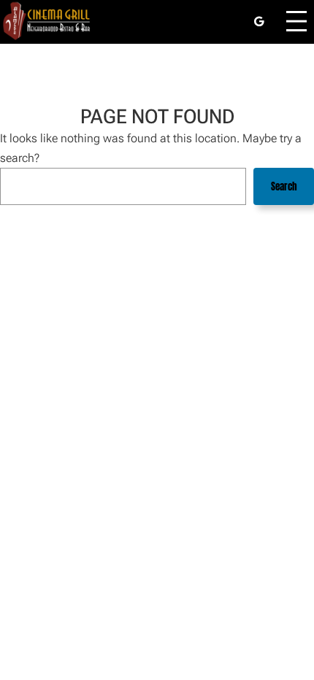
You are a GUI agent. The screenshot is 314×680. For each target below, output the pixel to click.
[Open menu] (296, 21)
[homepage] (47, 21)
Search (284, 186)
